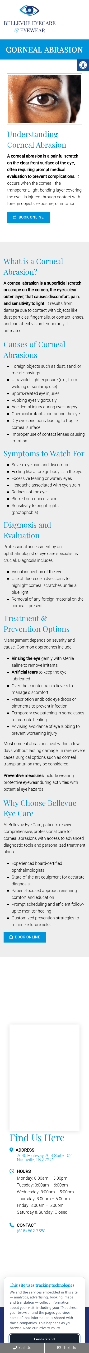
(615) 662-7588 (31, 1231)
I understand (44, 1339)
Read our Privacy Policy (41, 1328)
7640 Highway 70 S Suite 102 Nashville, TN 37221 (44, 1157)
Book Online (31, 217)
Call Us (24, 1347)
